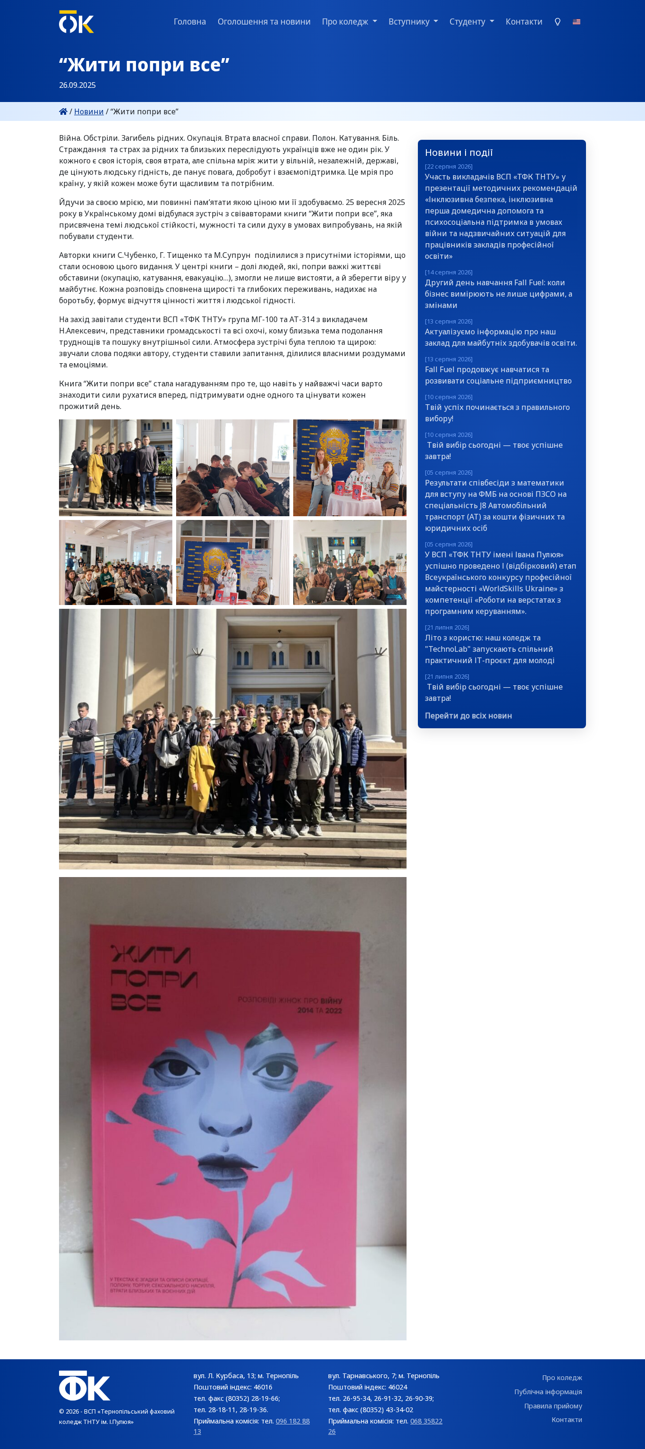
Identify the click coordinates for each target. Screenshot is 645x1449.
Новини (89, 111)
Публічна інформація (548, 1391)
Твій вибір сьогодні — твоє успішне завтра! (494, 445)
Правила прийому (553, 1405)
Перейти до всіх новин (468, 715)
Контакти (524, 21)
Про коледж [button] (346, 21)
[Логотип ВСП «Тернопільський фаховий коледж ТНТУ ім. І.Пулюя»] (76, 21)
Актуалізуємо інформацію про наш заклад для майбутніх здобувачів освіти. (501, 332)
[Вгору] (628, 1432)
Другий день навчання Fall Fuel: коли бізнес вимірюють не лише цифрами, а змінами (498, 289)
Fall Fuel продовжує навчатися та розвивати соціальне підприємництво (498, 370)
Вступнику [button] (410, 21)
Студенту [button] (468, 21)
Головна (190, 21)
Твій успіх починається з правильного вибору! (497, 408)
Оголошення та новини (264, 21)
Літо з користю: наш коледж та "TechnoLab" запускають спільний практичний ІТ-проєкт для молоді (490, 644)
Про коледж (562, 1377)
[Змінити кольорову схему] (557, 21)
